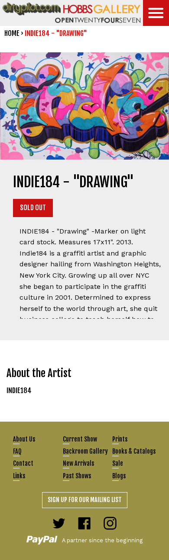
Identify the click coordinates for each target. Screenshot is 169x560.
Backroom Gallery (85, 451)
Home (12, 33)
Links (19, 476)
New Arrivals (78, 463)
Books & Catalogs (134, 451)
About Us (24, 439)
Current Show (80, 439)
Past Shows (77, 476)
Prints (119, 439)
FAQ (17, 451)
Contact (23, 463)
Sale (117, 463)
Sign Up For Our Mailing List (85, 499)
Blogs (119, 476)
